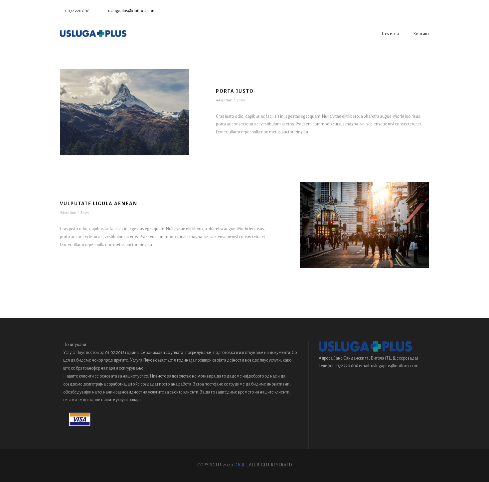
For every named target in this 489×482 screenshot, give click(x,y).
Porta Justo (235, 91)
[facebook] (427, 11)
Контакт (421, 34)
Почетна (390, 34)
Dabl (240, 465)
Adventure (224, 100)
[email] (416, 11)
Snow (241, 100)
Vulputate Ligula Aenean (98, 203)
